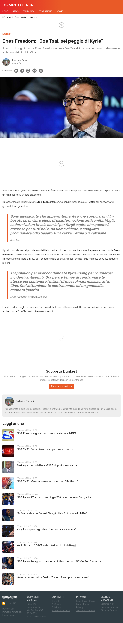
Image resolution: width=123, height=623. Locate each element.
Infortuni (61, 11)
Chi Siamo (56, 604)
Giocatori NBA (107, 604)
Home (5, 11)
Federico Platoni (20, 60)
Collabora (56, 607)
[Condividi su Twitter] (16, 71)
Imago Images (9, 615)
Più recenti (7, 17)
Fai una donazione (61, 386)
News (15, 11)
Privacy (79, 607)
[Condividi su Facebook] (22, 71)
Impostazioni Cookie (86, 601)
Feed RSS (11, 603)
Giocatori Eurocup (109, 610)
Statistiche (45, 11)
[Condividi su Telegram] (34, 70)
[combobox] (31, 5)
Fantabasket (21, 17)
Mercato (33, 17)
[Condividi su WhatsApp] (28, 71)
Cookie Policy (82, 604)
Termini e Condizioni (85, 610)
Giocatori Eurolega (109, 607)
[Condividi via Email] (41, 71)
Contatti (55, 601)
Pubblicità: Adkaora (61, 610)
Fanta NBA (29, 11)
